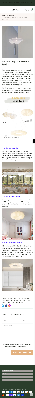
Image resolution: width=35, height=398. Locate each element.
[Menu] (2, 10)
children (20, 298)
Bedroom (13, 298)
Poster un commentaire (22, 352)
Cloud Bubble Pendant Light (15, 300)
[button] (5, 10)
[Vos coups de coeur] (28, 10)
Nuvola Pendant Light (23, 302)
